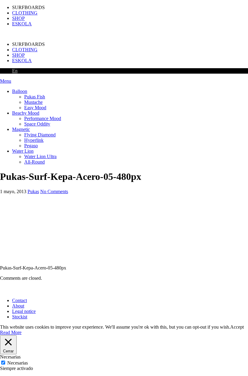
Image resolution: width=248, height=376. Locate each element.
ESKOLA (22, 23)
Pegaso (31, 145)
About (18, 305)
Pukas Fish (34, 96)
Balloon (19, 91)
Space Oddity (37, 123)
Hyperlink (34, 140)
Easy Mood (35, 107)
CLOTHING (25, 12)
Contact (19, 300)
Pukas (33, 191)
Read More (10, 332)
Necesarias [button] (10, 356)
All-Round (34, 161)
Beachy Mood (25, 113)
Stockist (19, 316)
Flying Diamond (40, 134)
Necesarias (17, 362)
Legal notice (24, 311)
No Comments (54, 191)
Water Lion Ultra (40, 156)
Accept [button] (237, 327)
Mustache (33, 102)
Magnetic (21, 129)
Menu (5, 81)
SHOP (18, 18)
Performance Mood (42, 118)
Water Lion (23, 151)
